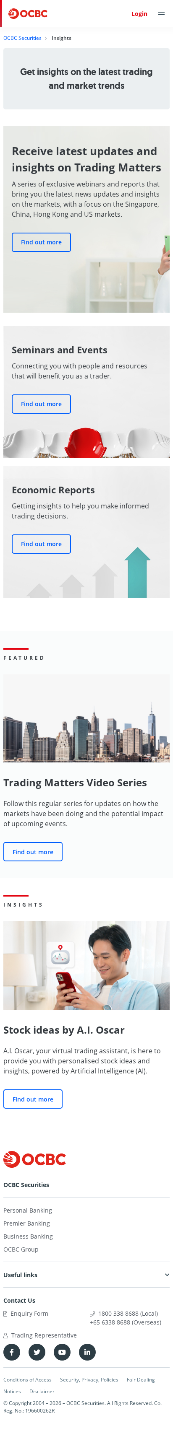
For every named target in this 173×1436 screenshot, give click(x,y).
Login (139, 14)
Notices (12, 1391)
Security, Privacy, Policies (89, 1379)
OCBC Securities (22, 37)
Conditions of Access (27, 1379)
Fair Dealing (141, 1379)
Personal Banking (27, 1210)
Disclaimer (42, 1391)
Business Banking (28, 1236)
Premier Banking (26, 1223)
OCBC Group (21, 1249)
